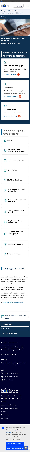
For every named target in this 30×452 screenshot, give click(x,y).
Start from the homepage (13, 66)
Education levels (10, 109)
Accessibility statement (8, 354)
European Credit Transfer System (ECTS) (16, 150)
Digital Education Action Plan (14, 222)
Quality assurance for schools (16, 211)
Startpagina (4, 17)
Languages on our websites (9, 408)
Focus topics (8, 88)
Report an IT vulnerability (8, 405)
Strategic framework (16, 244)
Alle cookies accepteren (15, 443)
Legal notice (4, 418)
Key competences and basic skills (16, 190)
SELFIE (9, 140)
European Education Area (9, 343)
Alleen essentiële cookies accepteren (17, 448)
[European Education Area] (5, 5)
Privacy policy (5, 415)
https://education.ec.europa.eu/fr (13, 302)
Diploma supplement (16, 160)
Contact (3, 402)
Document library (14, 254)
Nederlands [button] (19, 6)
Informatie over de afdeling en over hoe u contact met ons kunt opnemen (14, 364)
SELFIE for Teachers (14, 180)
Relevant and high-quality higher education (16, 233)
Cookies (3, 411)
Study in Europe (14, 170)
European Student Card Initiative (17, 201)
